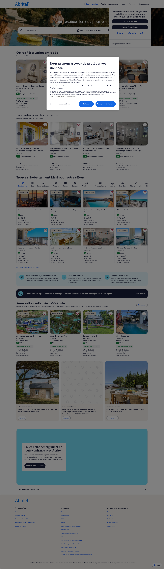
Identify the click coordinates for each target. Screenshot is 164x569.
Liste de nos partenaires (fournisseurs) (63, 96)
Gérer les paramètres (60, 104)
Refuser (86, 104)
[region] (83, 83)
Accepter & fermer (105, 104)
